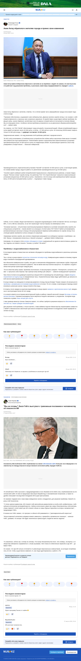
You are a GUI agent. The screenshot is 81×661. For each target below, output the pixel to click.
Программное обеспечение (18, 397)
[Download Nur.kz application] (40, 4)
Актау (19, 324)
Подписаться (71, 556)
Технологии (7, 397)
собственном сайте (49, 464)
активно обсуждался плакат (33, 241)
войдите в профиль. (51, 352)
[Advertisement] (40, 99)
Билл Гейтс (7, 572)
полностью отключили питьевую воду (34, 257)
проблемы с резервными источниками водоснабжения (22, 284)
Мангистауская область (10, 324)
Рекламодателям (71, 652)
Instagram (70, 388)
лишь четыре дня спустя (25, 298)
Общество (6, 19)
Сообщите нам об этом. (28, 316)
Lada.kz (70, 86)
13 (9, 585)
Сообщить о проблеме (57, 652)
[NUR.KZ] (40, 10)
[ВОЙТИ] (76, 10)
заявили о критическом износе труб (59, 289)
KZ (72, 10)
